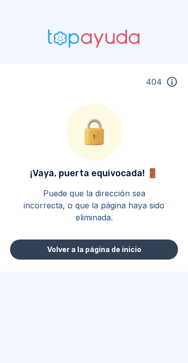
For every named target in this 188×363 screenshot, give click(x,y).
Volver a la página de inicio (94, 249)
